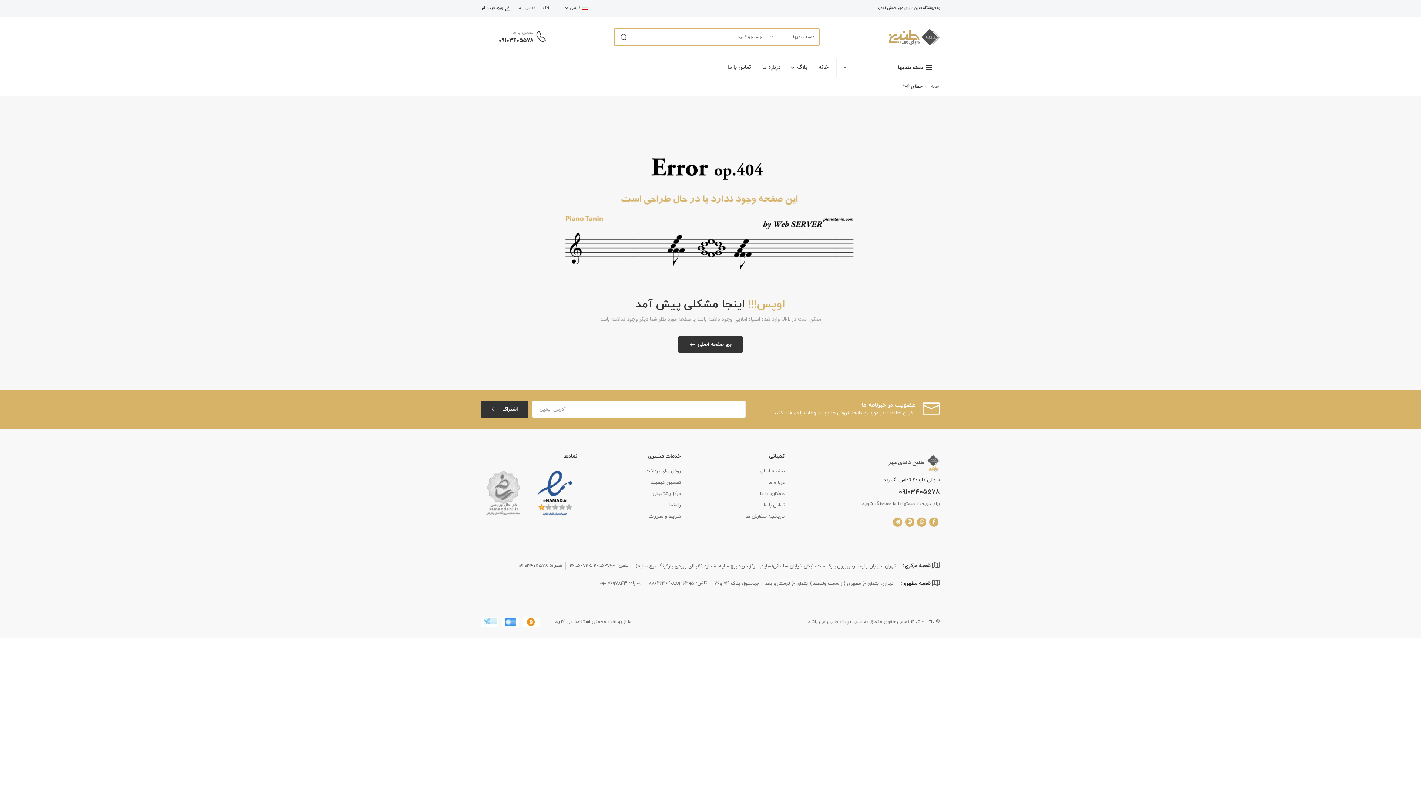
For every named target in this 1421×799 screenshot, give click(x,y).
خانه (824, 67)
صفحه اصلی (772, 471)
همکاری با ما (772, 493)
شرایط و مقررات (665, 516)
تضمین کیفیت (666, 482)
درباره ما (771, 67)
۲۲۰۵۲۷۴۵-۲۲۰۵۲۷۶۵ (593, 566)
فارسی (575, 8)
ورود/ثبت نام (492, 8)
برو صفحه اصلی (715, 344)
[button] (888, 67)
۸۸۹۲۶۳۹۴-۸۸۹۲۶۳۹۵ (671, 583)
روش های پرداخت (663, 471)
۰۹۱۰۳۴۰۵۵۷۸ (516, 40)
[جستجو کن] (623, 37)
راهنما (675, 505)
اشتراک (509, 409)
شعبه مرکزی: (917, 565)
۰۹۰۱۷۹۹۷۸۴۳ (613, 583)
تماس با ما (526, 8)
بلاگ (546, 8)
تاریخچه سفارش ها (765, 516)
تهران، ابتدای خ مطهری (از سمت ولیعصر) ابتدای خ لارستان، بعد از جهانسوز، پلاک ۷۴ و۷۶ (803, 583)
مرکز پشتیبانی (666, 493)
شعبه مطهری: (916, 583)
